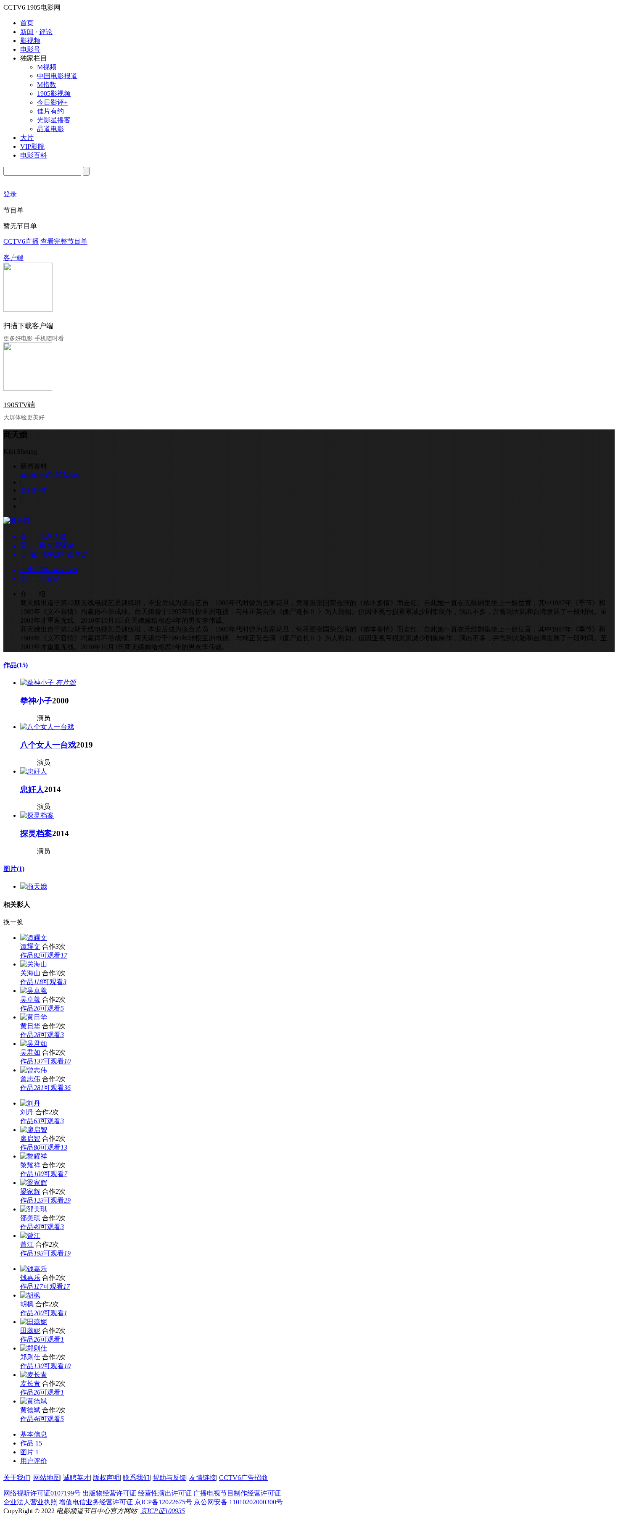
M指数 (46, 84)
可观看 (53, 955)
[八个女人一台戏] (47, 726)
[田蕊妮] (33, 1321)
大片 (27, 137)
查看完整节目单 (63, 241)
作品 (15, 665)
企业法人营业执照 (30, 1502)
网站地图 (46, 1477)
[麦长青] (33, 1374)
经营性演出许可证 (165, 1493)
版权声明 (106, 1477)
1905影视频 (54, 93)
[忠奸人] (33, 771)
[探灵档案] (37, 815)
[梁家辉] (33, 1182)
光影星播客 (54, 120)
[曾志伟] (33, 1070)
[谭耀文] (33, 937)
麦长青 (30, 1383)
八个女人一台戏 (48, 744)
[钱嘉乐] (33, 1268)
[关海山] (33, 964)
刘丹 (27, 1112)
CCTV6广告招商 (243, 1477)
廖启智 (30, 1138)
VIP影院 (32, 146)
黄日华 (30, 1025)
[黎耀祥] (33, 1156)
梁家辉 (30, 1191)
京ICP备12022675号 (163, 1502)
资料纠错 (33, 490)
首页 (27, 22)
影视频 (30, 40)
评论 (46, 31)
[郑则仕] (33, 1348)
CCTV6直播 (21, 241)
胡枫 (27, 1304)
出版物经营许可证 (109, 1493)
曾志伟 (30, 1078)
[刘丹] (30, 1103)
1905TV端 (19, 405)
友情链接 (202, 1477)
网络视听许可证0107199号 (42, 1493)
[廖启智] (33, 1129)
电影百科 (33, 155)
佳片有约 (50, 111)
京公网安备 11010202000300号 (238, 1502)
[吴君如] (33, 1043)
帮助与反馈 (169, 1477)
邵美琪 (30, 1218)
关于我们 (16, 1477)
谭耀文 (30, 946)
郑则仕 (30, 1357)
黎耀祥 (30, 1165)
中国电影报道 (57, 75)
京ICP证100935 (162, 1510)
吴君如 (30, 1052)
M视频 (46, 67)
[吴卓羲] (33, 990)
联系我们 (136, 1477)
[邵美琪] (33, 1209)
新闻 (27, 31)
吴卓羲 (30, 999)
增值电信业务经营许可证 (96, 1502)
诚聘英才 (76, 1477)
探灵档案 (36, 833)
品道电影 (50, 128)
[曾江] (30, 1235)
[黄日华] (33, 1017)
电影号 (30, 49)
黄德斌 (30, 1410)
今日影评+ (52, 102)
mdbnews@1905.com (49, 474)
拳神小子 (36, 700)
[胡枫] (30, 1295)
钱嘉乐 (30, 1277)
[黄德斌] (33, 1401)
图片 (13, 868)
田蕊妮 (30, 1330)
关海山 (30, 973)
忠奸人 (32, 789)
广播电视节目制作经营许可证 (237, 1493)
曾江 (27, 1244)
